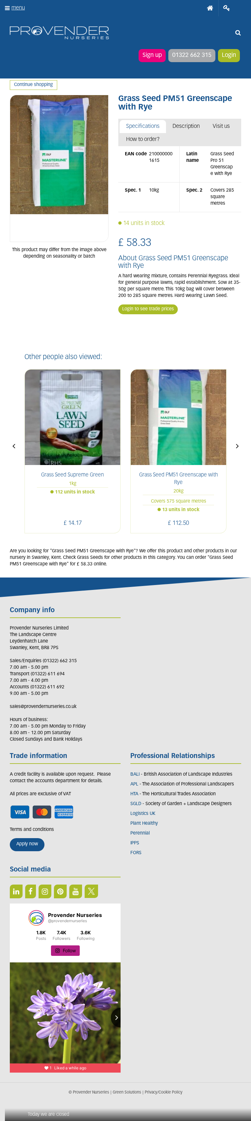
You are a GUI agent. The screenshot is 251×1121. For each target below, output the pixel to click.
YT (75, 891)
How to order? (143, 139)
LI (16, 891)
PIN (60, 891)
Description (186, 126)
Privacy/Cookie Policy (163, 1093)
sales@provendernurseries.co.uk (43, 706)
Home (210, 8)
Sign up (152, 56)
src (238, 32)
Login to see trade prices (148, 309)
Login (229, 56)
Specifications (142, 126)
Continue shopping (33, 84)
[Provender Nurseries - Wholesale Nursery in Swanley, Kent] (59, 32)
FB (30, 891)
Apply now (27, 844)
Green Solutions (127, 1093)
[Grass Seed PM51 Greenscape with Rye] (59, 168)
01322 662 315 (191, 56)
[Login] (227, 8)
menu (18, 8)
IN (45, 891)
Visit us (221, 126)
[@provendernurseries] (36, 917)
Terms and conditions (32, 829)
